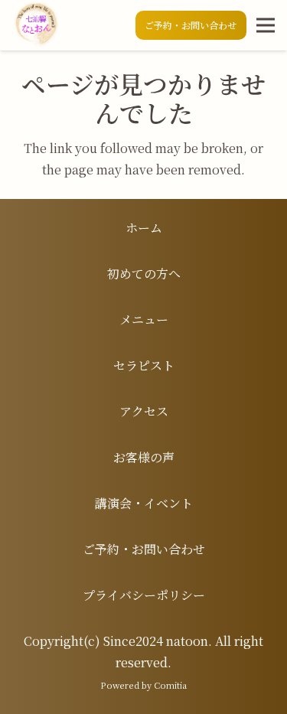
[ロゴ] (35, 25)
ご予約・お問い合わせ (144, 549)
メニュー (143, 319)
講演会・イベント (144, 503)
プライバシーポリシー (144, 595)
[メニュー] (265, 25)
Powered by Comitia (143, 685)
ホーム (144, 227)
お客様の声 (143, 457)
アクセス (143, 411)
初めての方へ (144, 273)
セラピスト (143, 365)
